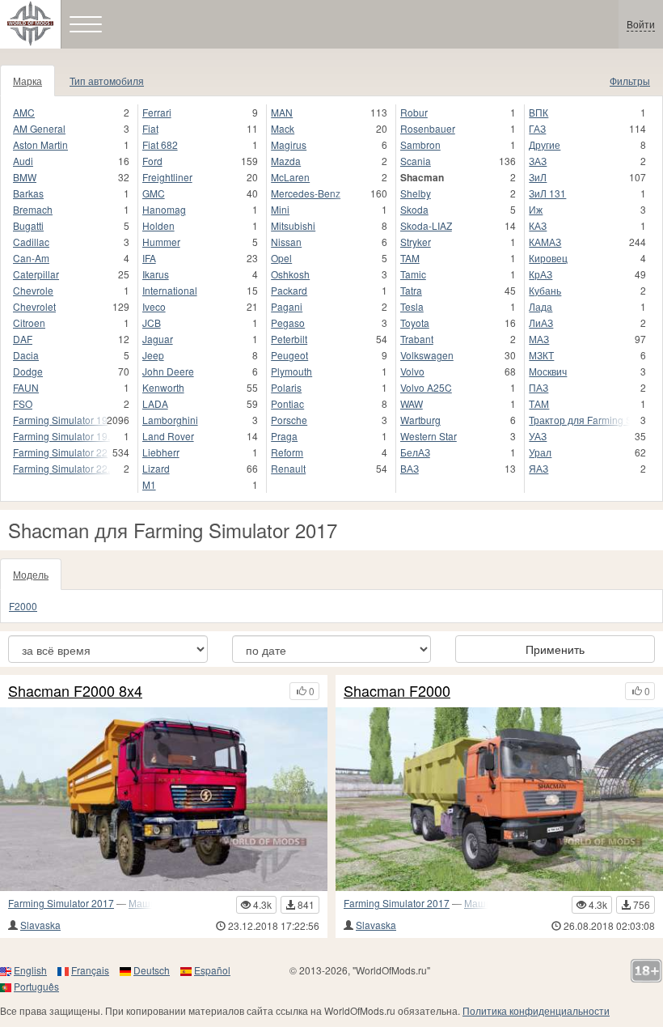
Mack (282, 128)
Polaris (286, 387)
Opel (281, 258)
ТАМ (539, 403)
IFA (149, 258)
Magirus (288, 144)
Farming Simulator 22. (61, 468)
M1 (149, 484)
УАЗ (538, 436)
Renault (288, 468)
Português (36, 986)
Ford (152, 161)
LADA (155, 403)
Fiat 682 (160, 144)
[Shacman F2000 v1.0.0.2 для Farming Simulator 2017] (499, 799)
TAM (410, 258)
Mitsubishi (293, 225)
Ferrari (156, 112)
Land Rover (168, 436)
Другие (544, 144)
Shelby (415, 193)
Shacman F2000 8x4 (75, 691)
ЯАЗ (538, 468)
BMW (24, 177)
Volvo (412, 371)
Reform (287, 452)
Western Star (428, 436)
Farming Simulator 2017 (61, 903)
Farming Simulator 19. (61, 436)
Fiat (150, 128)
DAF (22, 339)
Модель (31, 574)
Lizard (156, 468)
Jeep (153, 355)
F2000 (23, 606)
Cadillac (31, 241)
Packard (289, 290)
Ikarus (155, 274)
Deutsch (151, 970)
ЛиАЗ (541, 322)
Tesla (412, 306)
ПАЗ (538, 387)
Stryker (415, 241)
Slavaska (40, 925)
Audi (23, 161)
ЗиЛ (538, 177)
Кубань (545, 290)
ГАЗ (537, 128)
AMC (24, 112)
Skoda (414, 209)
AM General (39, 128)
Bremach (33, 209)
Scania (415, 161)
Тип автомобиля (107, 80)
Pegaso (288, 322)
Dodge (28, 371)
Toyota (414, 322)
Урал (540, 452)
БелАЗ (415, 452)
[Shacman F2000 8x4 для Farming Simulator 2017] (163, 799)
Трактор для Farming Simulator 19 (579, 420)
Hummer (161, 241)
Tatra (411, 290)
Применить (555, 649)
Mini (280, 209)
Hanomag (164, 209)
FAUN (26, 387)
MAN (282, 112)
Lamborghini (170, 420)
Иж (536, 209)
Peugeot (289, 355)
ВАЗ (409, 468)
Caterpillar (36, 274)
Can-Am (31, 258)
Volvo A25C (426, 387)
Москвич (548, 371)
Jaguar (157, 339)
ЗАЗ (538, 161)
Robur (414, 112)
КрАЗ (540, 274)
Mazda (286, 161)
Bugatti (28, 225)
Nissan (286, 241)
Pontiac (287, 403)
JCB (151, 322)
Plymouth (291, 371)
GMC (153, 193)
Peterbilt (289, 339)
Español (212, 970)
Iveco (154, 306)
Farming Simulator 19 (60, 420)
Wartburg (420, 420)
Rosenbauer (427, 128)
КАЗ (538, 225)
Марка (27, 80)
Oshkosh (290, 274)
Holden (158, 225)
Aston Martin (40, 144)
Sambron (420, 144)
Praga (284, 436)
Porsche (289, 420)
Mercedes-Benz (305, 193)
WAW (411, 403)
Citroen (29, 322)
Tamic (413, 274)
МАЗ (539, 339)
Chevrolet (34, 306)
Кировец (548, 258)
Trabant (416, 339)
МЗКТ (541, 355)
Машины (149, 903)
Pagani (286, 306)
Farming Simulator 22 (60, 452)
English (30, 970)
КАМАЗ (545, 241)
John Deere (168, 371)
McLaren (290, 177)
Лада (540, 306)
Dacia (26, 355)
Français (90, 970)
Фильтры (630, 80)
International (169, 290)
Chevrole (33, 290)
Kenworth (163, 387)
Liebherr (160, 452)
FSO (22, 403)
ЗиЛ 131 (547, 193)
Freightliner (167, 177)
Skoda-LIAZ (426, 225)
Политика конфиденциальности (536, 1010)
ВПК (538, 112)
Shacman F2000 (397, 691)
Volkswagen (427, 355)
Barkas (28, 193)
